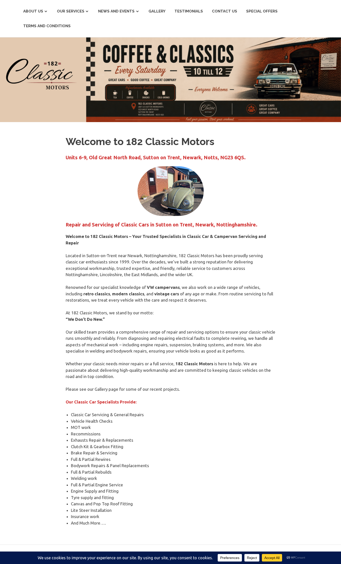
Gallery (157, 11)
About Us (33, 11)
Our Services (70, 11)
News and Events (116, 11)
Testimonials (188, 11)
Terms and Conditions (47, 26)
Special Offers (262, 11)
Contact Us (224, 11)
